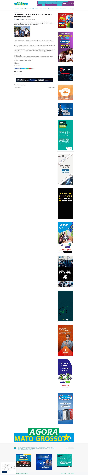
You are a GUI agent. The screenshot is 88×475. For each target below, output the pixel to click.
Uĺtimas (25, 8)
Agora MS (16, 8)
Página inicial (16, 12)
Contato (68, 473)
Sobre (65, 473)
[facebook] (66, 448)
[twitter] (69, 448)
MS (30, 8)
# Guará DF (20, 12)
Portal (21, 8)
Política (57, 8)
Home (62, 473)
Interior (37, 8)
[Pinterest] (30, 68)
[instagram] (73, 448)
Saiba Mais (9, 470)
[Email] (32, 68)
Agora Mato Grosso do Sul (24, 473)
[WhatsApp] (28, 68)
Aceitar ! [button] (4, 472)
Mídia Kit (72, 473)
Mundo (53, 8)
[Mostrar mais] (34, 68)
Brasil (49, 8)
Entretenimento (63, 8)
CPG (33, 8)
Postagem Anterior (18, 87)
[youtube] (71, 448)
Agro (41, 8)
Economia (45, 8)
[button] (71, 8)
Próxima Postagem (52, 87)
